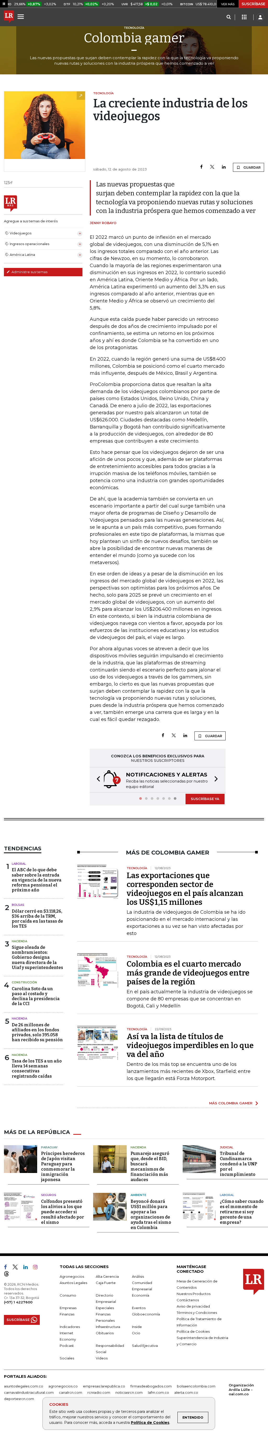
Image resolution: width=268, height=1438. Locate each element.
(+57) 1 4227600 (18, 1302)
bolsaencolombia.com (196, 1386)
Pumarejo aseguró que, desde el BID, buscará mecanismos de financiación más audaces (150, 1166)
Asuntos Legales (73, 1283)
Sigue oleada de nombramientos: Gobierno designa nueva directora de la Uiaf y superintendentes (37, 957)
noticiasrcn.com (129, 1392)
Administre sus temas (29, 272)
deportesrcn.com (19, 1399)
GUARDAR (252, 167)
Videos (102, 1358)
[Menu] (21, 16)
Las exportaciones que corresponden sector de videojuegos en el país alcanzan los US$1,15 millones (185, 889)
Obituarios (105, 1333)
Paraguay (49, 1147)
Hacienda (19, 941)
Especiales (105, 1308)
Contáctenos (188, 1300)
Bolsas (18, 905)
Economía (140, 1295)
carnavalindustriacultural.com (29, 1392)
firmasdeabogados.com (151, 1386)
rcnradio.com (98, 1392)
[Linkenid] (27, 1268)
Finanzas (67, 1314)
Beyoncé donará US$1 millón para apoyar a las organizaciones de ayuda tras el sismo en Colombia (151, 1214)
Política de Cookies (150, 1422)
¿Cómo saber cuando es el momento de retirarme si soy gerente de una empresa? (242, 1212)
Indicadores (70, 1327)
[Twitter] (212, 167)
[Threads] (8, 1275)
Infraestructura (108, 1327)
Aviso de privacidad (193, 1306)
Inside (137, 1327)
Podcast (67, 1345)
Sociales (67, 1358)
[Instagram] (37, 1268)
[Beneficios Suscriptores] (244, 17)
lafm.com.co (158, 1392)
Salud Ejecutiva (145, 1345)
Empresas (68, 1308)
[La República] (9, 17)
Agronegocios (72, 1276)
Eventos (139, 1308)
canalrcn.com (70, 1392)
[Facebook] (201, 167)
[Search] (228, 17)
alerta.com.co (186, 1392)
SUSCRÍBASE (253, 4)
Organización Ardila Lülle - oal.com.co (241, 1389)
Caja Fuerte (106, 1283)
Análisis (138, 1276)
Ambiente (138, 1195)
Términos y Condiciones (197, 1312)
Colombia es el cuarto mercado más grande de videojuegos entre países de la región (188, 973)
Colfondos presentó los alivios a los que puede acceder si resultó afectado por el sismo (62, 1212)
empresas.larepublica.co (104, 1386)
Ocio (136, 1333)
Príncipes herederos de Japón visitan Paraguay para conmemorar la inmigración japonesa (63, 1166)
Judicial (226, 1147)
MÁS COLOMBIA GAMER (230, 1103)
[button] (97, 779)
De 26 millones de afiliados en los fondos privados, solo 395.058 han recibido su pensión (37, 1032)
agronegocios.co (63, 1386)
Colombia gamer (134, 38)
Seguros (48, 1195)
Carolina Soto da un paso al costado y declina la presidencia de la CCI (36, 996)
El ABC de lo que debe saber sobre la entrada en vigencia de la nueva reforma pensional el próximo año (37, 879)
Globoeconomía (146, 1314)
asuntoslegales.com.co (23, 1386)
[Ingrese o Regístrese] (260, 17)
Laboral (19, 864)
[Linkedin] (224, 167)
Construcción (24, 982)
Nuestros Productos (193, 1294)
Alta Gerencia (107, 1276)
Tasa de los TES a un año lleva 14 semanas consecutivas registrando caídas (37, 1069)
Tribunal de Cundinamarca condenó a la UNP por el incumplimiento (238, 1164)
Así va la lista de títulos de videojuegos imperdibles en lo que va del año (190, 1045)
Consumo (68, 1295)
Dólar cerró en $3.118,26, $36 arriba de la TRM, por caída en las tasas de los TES (37, 919)
